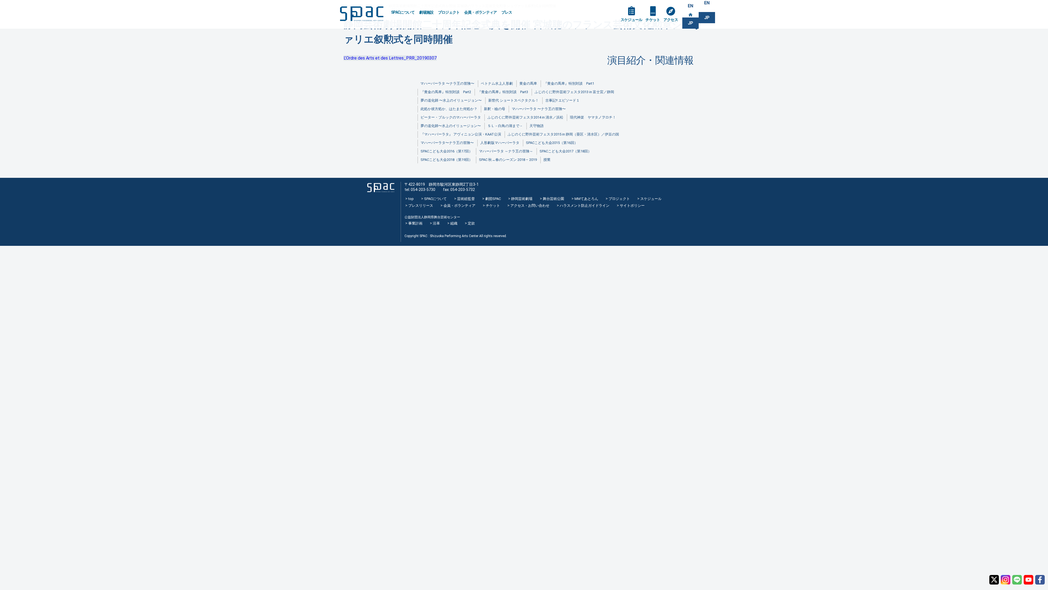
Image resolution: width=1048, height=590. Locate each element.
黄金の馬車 (528, 83)
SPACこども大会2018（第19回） (446, 160)
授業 (546, 160)
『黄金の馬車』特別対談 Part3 (503, 92)
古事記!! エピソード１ (562, 100)
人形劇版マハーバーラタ (499, 143)
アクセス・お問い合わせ (529, 205)
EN (690, 5)
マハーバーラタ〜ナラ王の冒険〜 (447, 143)
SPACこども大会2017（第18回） (565, 151)
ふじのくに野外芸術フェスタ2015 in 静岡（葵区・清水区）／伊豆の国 (563, 134)
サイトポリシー (632, 205)
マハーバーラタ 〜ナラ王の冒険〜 (447, 83)
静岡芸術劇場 (521, 199)
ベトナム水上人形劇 (497, 83)
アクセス (670, 19)
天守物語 (536, 126)
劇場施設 (426, 12)
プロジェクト (449, 12)
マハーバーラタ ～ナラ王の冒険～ (506, 151)
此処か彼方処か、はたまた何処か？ (449, 109)
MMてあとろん (586, 199)
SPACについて (403, 12)
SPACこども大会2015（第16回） (552, 143)
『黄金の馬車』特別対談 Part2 (446, 92)
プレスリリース (420, 205)
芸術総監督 (466, 199)
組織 (453, 223)
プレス (506, 12)
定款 (471, 223)
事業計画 (415, 223)
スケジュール (631, 19)
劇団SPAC (493, 199)
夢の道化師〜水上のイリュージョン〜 (451, 126)
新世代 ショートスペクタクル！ (513, 100)
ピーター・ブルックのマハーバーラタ (451, 117)
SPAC (361, 13)
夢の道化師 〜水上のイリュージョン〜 (451, 100)
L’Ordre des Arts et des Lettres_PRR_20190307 (390, 58)
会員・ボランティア (480, 12)
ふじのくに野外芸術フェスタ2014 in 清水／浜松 (525, 117)
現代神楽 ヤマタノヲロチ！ (593, 117)
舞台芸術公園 (553, 199)
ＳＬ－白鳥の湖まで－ (505, 126)
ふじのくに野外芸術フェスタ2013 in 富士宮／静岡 (574, 92)
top (411, 199)
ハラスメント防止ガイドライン (584, 205)
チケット (652, 19)
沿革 (436, 223)
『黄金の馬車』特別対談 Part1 (569, 83)
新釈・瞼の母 (494, 109)
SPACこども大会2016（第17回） (446, 151)
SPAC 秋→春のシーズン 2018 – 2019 (508, 160)
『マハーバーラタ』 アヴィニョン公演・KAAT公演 (461, 134)
